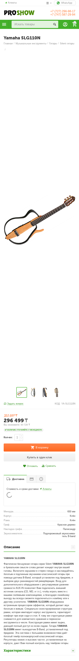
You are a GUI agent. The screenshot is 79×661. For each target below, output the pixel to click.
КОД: (57, 403)
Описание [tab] (12, 547)
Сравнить (51, 466)
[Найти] (54, 24)
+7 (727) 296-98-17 (62, 11)
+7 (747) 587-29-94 (62, 14)
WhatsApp (66, 2)
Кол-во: (8, 437)
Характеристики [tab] (17, 651)
